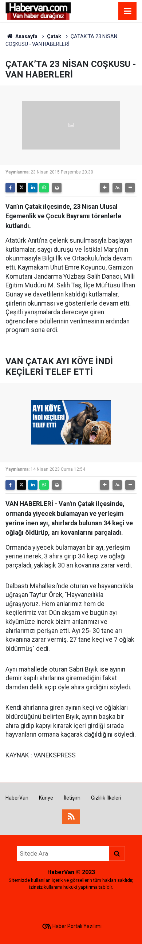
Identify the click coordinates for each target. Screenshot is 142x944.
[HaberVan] (38, 10)
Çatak (54, 36)
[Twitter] (21, 187)
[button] (104, 187)
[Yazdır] (57, 187)
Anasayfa (26, 36)
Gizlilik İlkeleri (106, 798)
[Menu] (127, 11)
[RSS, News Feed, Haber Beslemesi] (71, 816)
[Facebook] (10, 187)
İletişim (72, 798)
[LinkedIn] (33, 187)
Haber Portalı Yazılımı (77, 926)
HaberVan (16, 798)
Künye (46, 798)
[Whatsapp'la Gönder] (44, 187)
